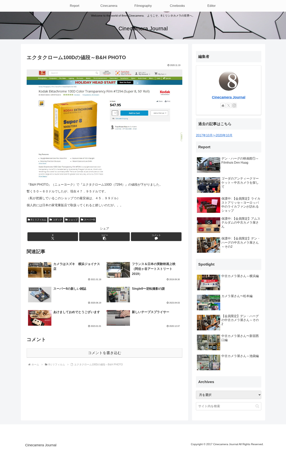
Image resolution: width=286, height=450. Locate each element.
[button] (104, 236)
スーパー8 (89, 219)
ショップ (73, 219)
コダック (57, 219)
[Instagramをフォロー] (234, 105)
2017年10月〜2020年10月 (214, 135)
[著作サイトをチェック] (222, 105)
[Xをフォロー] (228, 105)
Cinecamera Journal (228, 97)
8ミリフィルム (38, 219)
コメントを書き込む (104, 353)
